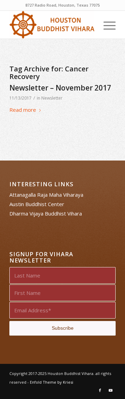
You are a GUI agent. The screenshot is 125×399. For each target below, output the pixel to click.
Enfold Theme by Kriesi (51, 382)
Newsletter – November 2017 (60, 88)
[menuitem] (106, 25)
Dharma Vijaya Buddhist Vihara (45, 213)
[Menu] (106, 25)
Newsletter (51, 98)
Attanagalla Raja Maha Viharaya (46, 194)
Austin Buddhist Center (36, 204)
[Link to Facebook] (100, 390)
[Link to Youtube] (110, 390)
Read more (22, 109)
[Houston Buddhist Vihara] (51, 25)
